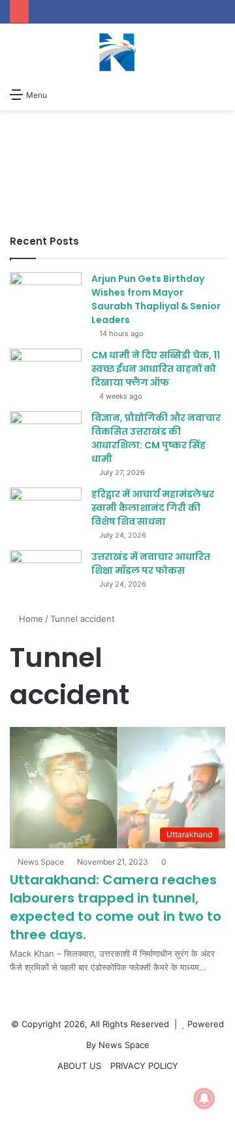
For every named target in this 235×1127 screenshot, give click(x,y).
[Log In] (86, 94)
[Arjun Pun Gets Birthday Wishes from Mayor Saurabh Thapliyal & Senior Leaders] (46, 296)
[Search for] (218, 94)
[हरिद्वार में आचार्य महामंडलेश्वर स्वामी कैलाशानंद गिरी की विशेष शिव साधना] (46, 511)
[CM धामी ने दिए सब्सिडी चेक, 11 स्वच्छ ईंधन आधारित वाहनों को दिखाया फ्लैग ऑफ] (46, 372)
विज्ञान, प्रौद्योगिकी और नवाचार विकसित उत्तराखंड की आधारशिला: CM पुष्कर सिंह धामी (156, 438)
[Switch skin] (63, 94)
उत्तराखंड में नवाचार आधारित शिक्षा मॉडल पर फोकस (150, 563)
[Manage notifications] (204, 1098)
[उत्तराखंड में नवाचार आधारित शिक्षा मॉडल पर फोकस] (46, 574)
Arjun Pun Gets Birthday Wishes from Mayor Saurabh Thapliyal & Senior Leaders (156, 299)
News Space (41, 862)
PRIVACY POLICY (144, 1065)
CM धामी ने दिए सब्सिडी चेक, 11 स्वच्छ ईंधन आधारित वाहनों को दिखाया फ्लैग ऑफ (155, 368)
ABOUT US (79, 1065)
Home (29, 618)
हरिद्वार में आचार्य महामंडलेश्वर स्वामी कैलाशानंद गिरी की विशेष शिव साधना (152, 507)
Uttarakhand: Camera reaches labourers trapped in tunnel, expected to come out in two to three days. (115, 907)
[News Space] (117, 52)
